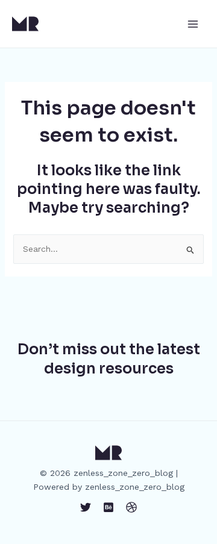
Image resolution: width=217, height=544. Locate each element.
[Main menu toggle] (192, 23)
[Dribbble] (131, 507)
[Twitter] (85, 507)
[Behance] (108, 507)
